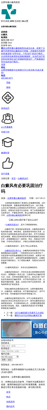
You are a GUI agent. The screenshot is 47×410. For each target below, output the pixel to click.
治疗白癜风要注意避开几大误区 (29, 313)
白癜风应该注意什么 (13, 251)
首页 (13, 178)
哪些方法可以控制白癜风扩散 (28, 315)
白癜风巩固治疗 (12, 225)
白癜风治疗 (23, 178)
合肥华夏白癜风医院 (16, 198)
